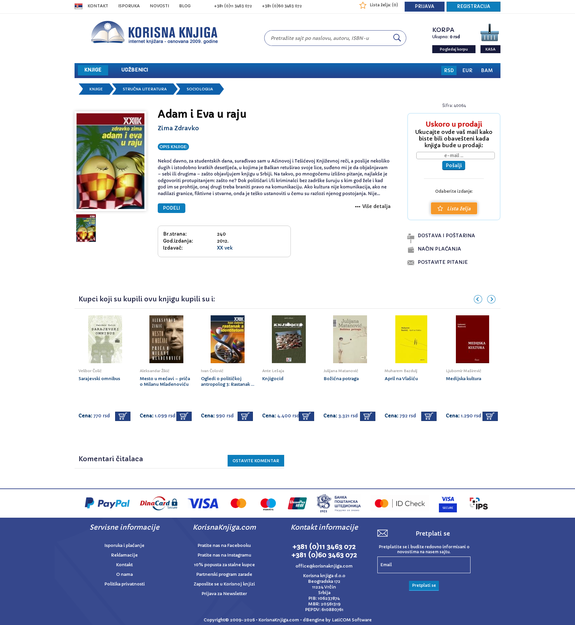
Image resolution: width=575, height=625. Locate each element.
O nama (124, 574)
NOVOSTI (159, 5)
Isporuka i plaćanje (124, 545)
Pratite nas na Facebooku (224, 545)
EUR (467, 70)
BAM (487, 70)
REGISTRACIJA (473, 6)
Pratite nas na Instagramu (224, 555)
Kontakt (98, 5)
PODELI (171, 208)
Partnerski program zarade (224, 574)
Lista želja (459, 209)
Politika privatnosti (124, 584)
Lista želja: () (384, 4)
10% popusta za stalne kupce (224, 565)
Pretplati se (424, 585)
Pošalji (454, 165)
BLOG (185, 5)
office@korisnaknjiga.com (324, 566)
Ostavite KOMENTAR (256, 460)
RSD (449, 70)
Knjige (96, 89)
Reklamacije (124, 555)
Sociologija (200, 89)
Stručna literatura (145, 89)
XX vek (225, 248)
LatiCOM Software (352, 620)
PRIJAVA (424, 6)
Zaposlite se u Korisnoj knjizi (224, 584)
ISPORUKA (129, 5)
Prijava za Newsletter (224, 593)
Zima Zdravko (178, 128)
